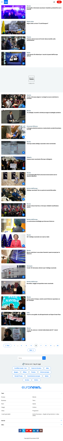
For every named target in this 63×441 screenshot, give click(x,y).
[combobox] (31, 358)
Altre (2, 424)
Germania (29, 266)
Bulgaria (29, 157)
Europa (3, 397)
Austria (29, 95)
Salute (46, 376)
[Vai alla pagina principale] (6, 2)
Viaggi (3, 407)
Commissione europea (33, 376)
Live (59, 2)
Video (2, 410)
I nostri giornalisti (5, 414)
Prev (8, 345)
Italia (28, 312)
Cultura (36, 380)
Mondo (29, 6)
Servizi (3, 420)
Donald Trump (19, 376)
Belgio (28, 52)
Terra (33, 400)
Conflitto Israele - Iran (20, 368)
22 (57, 345)
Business (3, 400)
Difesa (24, 372)
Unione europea (44, 372)
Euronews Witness (32, 126)
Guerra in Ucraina (36, 368)
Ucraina (27, 380)
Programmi (35, 410)
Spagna (16, 372)
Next (31, 350)
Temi (2, 393)
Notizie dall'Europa (32, 188)
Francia (29, 37)
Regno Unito (30, 21)
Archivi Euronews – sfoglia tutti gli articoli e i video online (45, 414)
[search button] (44, 358)
